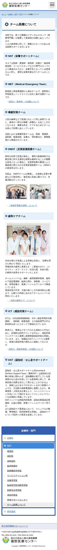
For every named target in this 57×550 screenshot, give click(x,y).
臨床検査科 (12, 466)
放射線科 (11, 461)
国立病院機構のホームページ (14, 526)
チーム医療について (16, 504)
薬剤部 (10, 456)
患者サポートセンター (17, 500)
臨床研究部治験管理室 (17, 485)
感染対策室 (12, 495)
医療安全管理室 (14, 490)
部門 (21, 14)
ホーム (3, 14)
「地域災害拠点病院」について (22, 205)
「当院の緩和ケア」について (21, 300)
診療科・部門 (13, 14)
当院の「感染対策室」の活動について (25, 349)
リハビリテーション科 (17, 475)
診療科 (10, 438)
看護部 (10, 451)
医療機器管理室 (14, 471)
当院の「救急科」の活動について (23, 101)
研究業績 (11, 511)
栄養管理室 (12, 480)
